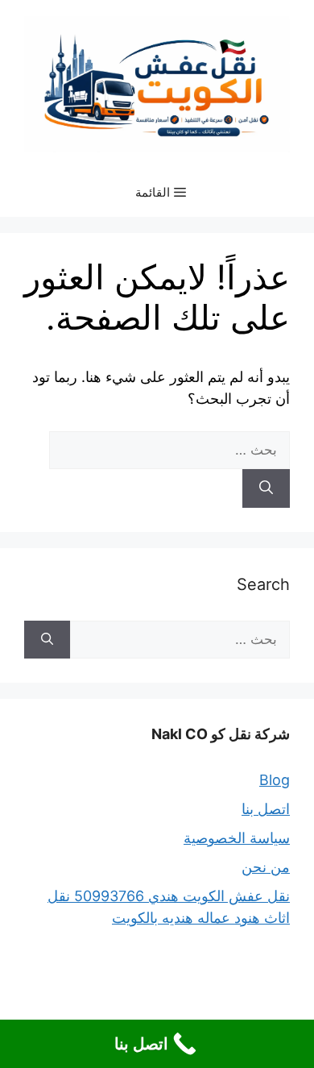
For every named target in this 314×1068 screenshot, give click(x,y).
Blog (274, 779)
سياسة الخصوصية (237, 837)
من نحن (266, 866)
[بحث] (266, 488)
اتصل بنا (266, 808)
